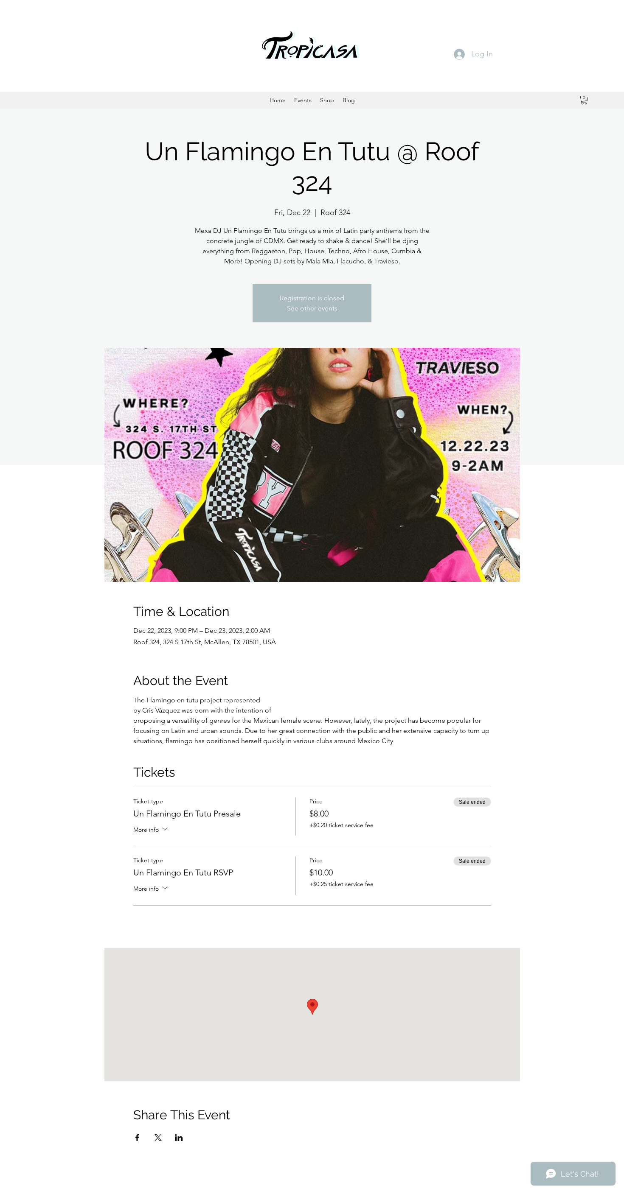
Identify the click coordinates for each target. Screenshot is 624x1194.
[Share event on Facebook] (137, 1137)
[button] (584, 100)
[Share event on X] (158, 1137)
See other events (312, 308)
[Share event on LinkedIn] (179, 1137)
